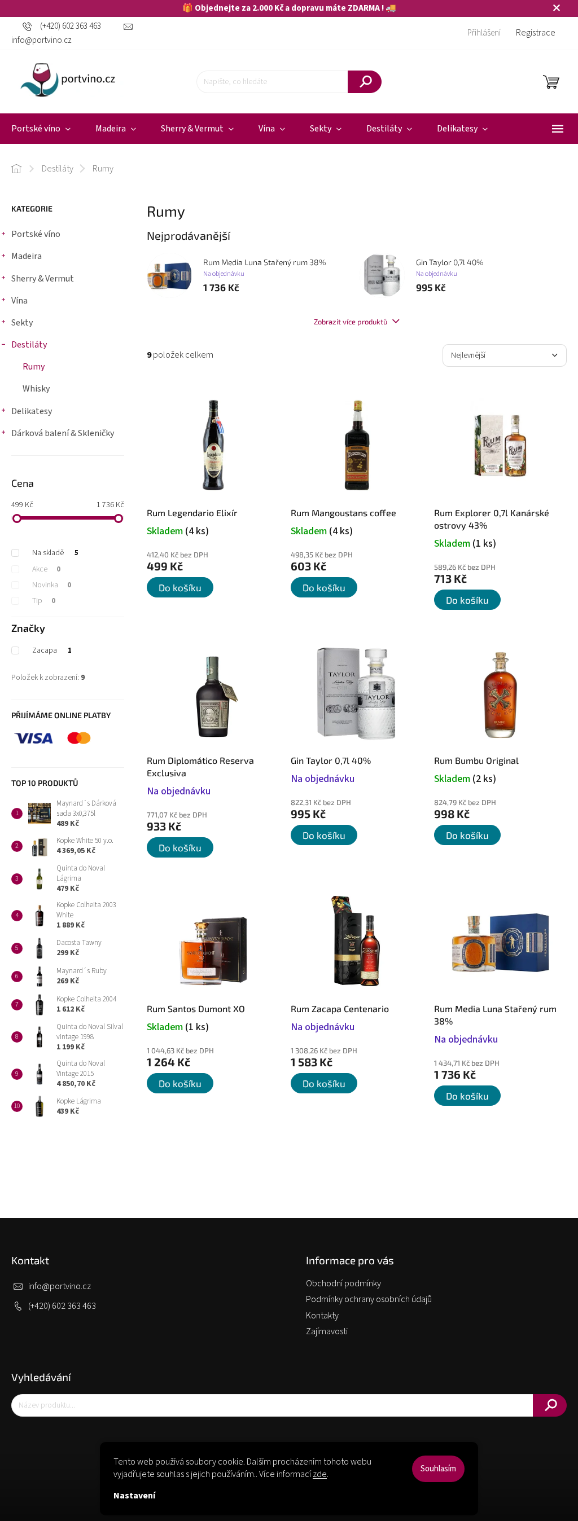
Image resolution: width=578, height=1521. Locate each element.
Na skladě (55, 553)
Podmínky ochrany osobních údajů (369, 1299)
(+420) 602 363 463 (62, 1306)
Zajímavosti (327, 1331)
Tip (43, 600)
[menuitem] (115, 128)
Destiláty (29, 345)
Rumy (34, 367)
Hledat (365, 82)
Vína (19, 300)
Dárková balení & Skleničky (62, 433)
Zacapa (52, 650)
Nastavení (134, 1495)
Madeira (26, 256)
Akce (46, 569)
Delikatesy (31, 411)
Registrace (535, 33)
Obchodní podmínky (343, 1283)
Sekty (22, 322)
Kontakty (322, 1315)
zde (320, 1474)
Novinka (51, 585)
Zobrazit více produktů (351, 321)
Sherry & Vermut (42, 278)
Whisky (36, 389)
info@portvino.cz (59, 1286)
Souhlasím (438, 1469)
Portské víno (35, 234)
